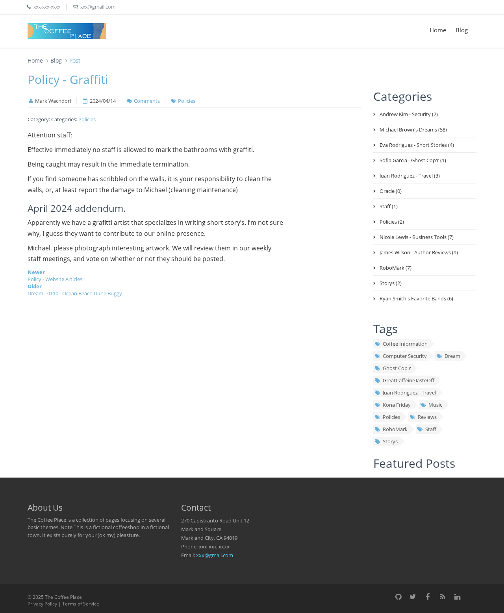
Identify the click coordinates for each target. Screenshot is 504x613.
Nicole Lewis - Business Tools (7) (417, 237)
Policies (186, 100)
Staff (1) (389, 206)
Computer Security (405, 355)
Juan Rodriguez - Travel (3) (410, 175)
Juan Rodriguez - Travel (409, 392)
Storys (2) (391, 283)
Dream (452, 355)
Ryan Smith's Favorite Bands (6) (416, 298)
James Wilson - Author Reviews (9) (419, 252)
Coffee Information (405, 343)
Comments (147, 100)
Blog (462, 30)
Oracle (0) (391, 190)
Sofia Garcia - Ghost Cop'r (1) (413, 160)
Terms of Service (80, 603)
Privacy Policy (42, 603)
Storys (390, 441)
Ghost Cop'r (397, 368)
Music (435, 404)
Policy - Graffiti (68, 79)
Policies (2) (392, 221)
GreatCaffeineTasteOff (408, 380)
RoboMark (395, 429)
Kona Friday (397, 404)
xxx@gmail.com (214, 555)
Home (438, 30)
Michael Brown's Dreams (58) (413, 129)
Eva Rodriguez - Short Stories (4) (417, 144)
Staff (430, 429)
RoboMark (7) (395, 267)
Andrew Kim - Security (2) (409, 114)
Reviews (427, 416)
